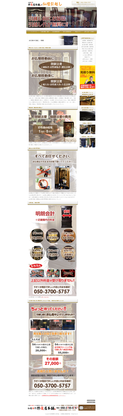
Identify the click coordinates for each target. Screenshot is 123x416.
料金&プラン (87, 57)
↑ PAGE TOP (91, 400)
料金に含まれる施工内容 (87, 48)
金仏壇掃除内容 (55, 31)
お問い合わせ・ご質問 (87, 59)
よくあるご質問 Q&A (87, 55)
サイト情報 (91, 402)
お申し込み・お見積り (89, 31)
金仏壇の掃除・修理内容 (87, 44)
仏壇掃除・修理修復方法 (87, 40)
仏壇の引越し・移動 (87, 52)
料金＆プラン (78, 31)
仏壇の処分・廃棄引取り (87, 50)
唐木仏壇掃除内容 (67, 31)
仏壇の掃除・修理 (45, 31)
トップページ (34, 31)
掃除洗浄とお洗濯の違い (87, 42)
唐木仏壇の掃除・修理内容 (87, 46)
